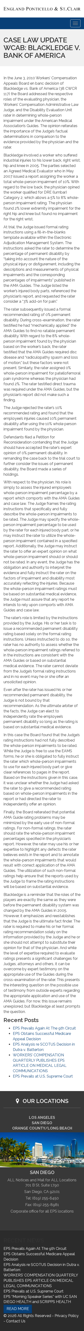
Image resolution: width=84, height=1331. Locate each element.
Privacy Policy (67, 1316)
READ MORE (18, 1309)
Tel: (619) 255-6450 (42, 1198)
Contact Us (15, 1321)
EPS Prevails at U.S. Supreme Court (43, 1076)
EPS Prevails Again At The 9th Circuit (44, 1028)
